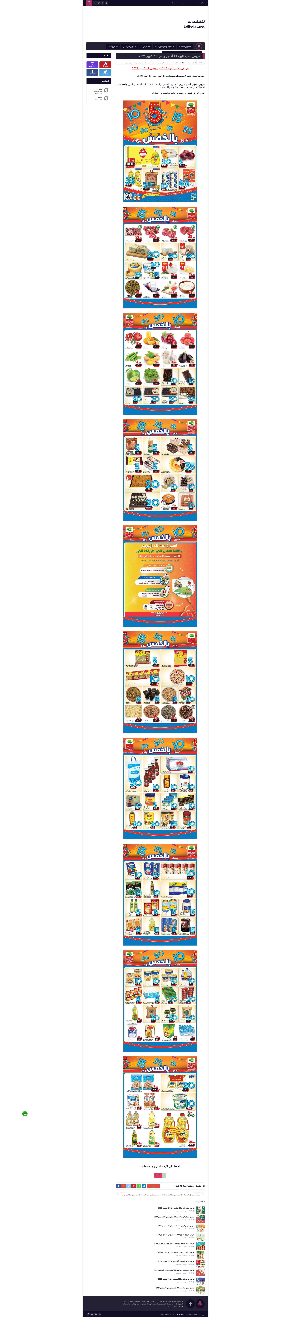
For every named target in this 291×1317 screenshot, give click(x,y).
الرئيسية (200, 3)
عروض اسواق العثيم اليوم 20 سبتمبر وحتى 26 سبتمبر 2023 (174, 1243)
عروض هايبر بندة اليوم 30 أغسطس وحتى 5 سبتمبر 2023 (175, 1288)
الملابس (146, 46)
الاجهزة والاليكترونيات (164, 46)
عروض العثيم (193, 92)
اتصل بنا (174, 3)
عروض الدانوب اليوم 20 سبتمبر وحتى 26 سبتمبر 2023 (176, 1252)
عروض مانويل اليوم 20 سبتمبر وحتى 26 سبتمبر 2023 (176, 1208)
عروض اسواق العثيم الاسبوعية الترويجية (187, 76)
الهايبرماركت (185, 46)
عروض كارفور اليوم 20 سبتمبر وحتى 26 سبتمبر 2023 (176, 1226)
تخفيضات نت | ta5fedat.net (174, 1314)
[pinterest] (99, 1314)
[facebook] (88, 1314)
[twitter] (92, 1314)
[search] (89, 3)
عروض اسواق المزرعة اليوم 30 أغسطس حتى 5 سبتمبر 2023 (174, 1270)
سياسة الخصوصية (187, 3)
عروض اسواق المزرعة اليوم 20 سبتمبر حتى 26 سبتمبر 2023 (174, 1217)
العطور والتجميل (130, 46)
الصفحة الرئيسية (176, 63)
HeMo (191, 1211)
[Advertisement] (127, 24)
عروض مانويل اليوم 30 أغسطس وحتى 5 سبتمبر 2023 (176, 1261)
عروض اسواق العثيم (195, 84)
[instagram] (96, 1314)
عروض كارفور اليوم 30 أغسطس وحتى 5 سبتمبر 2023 (176, 1279)
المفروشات (113, 46)
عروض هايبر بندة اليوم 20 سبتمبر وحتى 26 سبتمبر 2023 (175, 1235)
